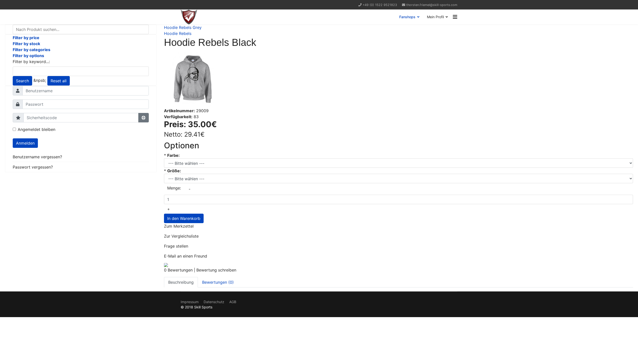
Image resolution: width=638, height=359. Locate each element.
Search (22, 80)
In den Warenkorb (183, 218)
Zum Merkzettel (179, 226)
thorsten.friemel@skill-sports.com (431, 5)
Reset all (59, 80)
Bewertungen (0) (218, 282)
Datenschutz (214, 302)
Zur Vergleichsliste (181, 236)
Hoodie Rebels (177, 33)
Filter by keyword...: (31, 61)
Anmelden (25, 143)
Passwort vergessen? (33, 167)
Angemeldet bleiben (36, 129)
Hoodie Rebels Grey (183, 27)
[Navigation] (455, 16)
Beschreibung (181, 282)
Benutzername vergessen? (37, 156)
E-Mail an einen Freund (185, 256)
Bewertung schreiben (216, 270)
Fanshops (407, 17)
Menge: (174, 187)
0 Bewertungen (178, 270)
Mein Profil (435, 17)
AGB (232, 302)
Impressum (190, 302)
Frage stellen (176, 246)
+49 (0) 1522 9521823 (380, 5)
